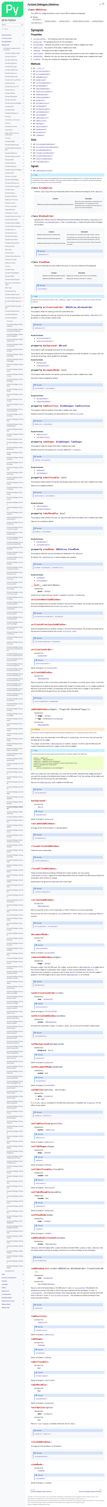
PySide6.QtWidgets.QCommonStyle (15, 415)
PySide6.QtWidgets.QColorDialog (15, 390)
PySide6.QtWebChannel (12, 294)
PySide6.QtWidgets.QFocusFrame (15, 483)
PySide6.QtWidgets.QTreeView (15, 1212)
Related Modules (10, 209)
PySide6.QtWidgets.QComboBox (15, 405)
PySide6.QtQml (9, 190)
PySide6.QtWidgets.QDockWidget (15, 453)
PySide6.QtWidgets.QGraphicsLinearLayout (15, 593)
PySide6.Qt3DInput (11, 63)
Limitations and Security (12, 120)
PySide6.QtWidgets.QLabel (15, 768)
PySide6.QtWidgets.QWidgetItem (15, 1257)
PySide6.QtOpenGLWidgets (13, 170)
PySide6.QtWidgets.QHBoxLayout (15, 729)
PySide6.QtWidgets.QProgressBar (15, 851)
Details (35, 17)
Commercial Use (7, 38)
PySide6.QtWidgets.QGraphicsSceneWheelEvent (15, 689)
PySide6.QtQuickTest (11, 219)
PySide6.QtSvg (9, 269)
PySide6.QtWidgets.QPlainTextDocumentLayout (15, 841)
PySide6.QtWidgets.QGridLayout (15, 719)
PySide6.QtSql (9, 253)
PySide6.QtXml (9, 1271)
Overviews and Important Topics (13, 284)
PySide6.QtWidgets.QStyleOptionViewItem (15, 1107)
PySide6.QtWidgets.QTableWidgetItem (15, 1152)
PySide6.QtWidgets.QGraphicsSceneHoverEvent (15, 669)
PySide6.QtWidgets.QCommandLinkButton (15, 410)
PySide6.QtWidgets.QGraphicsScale (15, 638)
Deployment (5, 1291)
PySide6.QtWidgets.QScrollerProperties (15, 901)
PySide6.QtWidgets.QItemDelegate (15, 744)
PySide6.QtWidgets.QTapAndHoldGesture (15, 1162)
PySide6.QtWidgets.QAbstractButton (15, 325)
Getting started (9, 246)
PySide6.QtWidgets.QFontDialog (15, 493)
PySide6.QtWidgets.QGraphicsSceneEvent (15, 659)
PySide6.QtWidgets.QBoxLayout (15, 370)
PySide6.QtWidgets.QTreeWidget (14, 1217)
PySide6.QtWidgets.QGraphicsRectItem (15, 628)
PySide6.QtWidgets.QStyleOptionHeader (15, 1027)
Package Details (6, 41)
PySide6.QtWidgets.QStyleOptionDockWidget (15, 1002)
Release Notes (6, 1304)
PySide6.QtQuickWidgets (12, 223)
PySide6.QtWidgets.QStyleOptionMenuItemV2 (15, 1042)
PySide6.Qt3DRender (11, 70)
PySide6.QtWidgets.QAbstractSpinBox (15, 355)
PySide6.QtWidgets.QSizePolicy (15, 911)
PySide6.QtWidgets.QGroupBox (15, 724)
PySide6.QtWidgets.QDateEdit (15, 430)
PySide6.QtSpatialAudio (12, 243)
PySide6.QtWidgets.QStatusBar (15, 954)
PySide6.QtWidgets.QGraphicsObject (15, 598)
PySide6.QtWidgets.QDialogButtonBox (15, 448)
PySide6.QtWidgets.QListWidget (15, 793)
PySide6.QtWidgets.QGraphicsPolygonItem (15, 618)
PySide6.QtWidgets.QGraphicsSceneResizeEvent (15, 684)
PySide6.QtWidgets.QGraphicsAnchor (15, 523)
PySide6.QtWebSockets (12, 311)
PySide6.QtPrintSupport (12, 186)
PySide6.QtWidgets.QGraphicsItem (15, 563)
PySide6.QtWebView (11, 314)
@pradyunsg (42, 1504)
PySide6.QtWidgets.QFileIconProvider (15, 473)
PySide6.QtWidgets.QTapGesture (15, 1167)
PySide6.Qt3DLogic (11, 66)
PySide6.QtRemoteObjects (13, 226)
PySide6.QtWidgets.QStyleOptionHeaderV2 (15, 1032)
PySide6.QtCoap (10, 83)
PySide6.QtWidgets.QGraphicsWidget (15, 714)
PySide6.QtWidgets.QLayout (15, 773)
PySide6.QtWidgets (11, 318)
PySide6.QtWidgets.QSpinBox (14, 924)
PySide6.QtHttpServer (12, 113)
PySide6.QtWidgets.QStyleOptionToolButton (15, 1102)
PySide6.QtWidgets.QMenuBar (15, 821)
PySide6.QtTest (9, 276)
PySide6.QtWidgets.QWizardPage (15, 1267)
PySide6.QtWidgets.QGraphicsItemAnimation (15, 568)
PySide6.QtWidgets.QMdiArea (15, 808)
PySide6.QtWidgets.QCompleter (15, 420)
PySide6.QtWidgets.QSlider (15, 915)
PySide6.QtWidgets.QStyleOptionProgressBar (15, 1047)
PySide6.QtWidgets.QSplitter (15, 934)
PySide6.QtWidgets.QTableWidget (15, 1147)
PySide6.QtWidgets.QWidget (15, 1247)
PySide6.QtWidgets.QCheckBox (15, 385)
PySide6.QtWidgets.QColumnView (14, 400)
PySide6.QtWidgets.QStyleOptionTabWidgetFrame (15, 1082)
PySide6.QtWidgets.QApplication (15, 365)
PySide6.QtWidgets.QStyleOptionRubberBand (15, 1052)
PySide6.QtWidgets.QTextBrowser (15, 1172)
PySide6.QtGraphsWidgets (13, 103)
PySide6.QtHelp (10, 110)
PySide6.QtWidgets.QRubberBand (15, 881)
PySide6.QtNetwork (11, 153)
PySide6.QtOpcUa (10, 163)
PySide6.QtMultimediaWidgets (13, 149)
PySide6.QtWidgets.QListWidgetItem (15, 798)
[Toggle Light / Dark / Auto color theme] (100, 4)
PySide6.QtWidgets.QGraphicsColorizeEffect (15, 538)
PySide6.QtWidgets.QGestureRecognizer (15, 518)
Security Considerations (9, 1277)
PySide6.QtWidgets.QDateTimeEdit (15, 435)
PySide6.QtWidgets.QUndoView (15, 1232)
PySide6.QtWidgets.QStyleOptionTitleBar (15, 1087)
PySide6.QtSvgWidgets (12, 273)
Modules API (5, 45)
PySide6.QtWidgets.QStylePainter (15, 1112)
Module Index (6, 1307)
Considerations (6, 1294)
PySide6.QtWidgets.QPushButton (15, 866)
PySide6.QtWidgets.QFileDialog (15, 468)
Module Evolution (10, 203)
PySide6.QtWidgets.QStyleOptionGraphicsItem (15, 1017)
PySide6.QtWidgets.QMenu (15, 817)
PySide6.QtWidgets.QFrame (15, 503)
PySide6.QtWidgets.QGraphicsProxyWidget (15, 623)
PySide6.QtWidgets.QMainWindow (15, 803)
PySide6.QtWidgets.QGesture (15, 508)
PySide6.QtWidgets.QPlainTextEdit (15, 846)
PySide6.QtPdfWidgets (12, 180)
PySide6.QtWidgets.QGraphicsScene (15, 643)
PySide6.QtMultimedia (12, 145)
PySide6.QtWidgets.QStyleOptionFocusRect (15, 1007)
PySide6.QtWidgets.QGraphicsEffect (15, 548)
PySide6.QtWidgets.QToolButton (15, 1202)
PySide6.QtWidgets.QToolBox (15, 1197)
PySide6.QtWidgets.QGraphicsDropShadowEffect (15, 543)
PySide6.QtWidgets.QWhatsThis (15, 1242)
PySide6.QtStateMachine (12, 256)
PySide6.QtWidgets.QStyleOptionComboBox (15, 992)
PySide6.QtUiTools (10, 291)
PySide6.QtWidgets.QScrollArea (15, 886)
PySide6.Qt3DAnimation (12, 53)
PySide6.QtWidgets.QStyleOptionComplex (15, 997)
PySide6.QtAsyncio (11, 73)
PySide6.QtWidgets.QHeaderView (15, 734)
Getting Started (6, 35)
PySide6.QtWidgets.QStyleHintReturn (15, 967)
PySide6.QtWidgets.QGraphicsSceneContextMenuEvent (15, 649)
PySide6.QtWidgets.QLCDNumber (15, 764)
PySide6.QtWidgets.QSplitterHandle (15, 939)
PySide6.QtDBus (10, 93)
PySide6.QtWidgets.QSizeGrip (15, 906)
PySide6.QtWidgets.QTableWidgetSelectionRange (15, 1157)
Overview (8, 116)
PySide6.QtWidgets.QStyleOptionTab (15, 1072)
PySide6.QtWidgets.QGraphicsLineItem (15, 588)
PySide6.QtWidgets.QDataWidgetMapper (15, 425)
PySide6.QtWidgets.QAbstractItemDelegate (15, 335)
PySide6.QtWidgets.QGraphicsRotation (15, 633)
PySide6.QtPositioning (12, 183)
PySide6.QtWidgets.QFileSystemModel (15, 478)
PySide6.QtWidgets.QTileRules (15, 1182)
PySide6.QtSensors (11, 233)
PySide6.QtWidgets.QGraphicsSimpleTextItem (15, 694)
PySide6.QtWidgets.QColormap (15, 395)
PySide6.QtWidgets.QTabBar (15, 1132)
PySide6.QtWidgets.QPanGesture (15, 831)
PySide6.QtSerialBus (11, 236)
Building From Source (11, 199)
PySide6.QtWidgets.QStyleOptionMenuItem (15, 1037)
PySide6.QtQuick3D (11, 196)
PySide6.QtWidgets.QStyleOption (15, 982)
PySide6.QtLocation (11, 126)
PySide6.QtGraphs (10, 100)
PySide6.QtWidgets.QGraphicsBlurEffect (15, 533)
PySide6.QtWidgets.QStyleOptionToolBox (15, 1097)
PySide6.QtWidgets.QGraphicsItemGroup (15, 573)
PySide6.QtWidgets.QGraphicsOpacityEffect (15, 603)
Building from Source (8, 1301)
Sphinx (35, 1504)
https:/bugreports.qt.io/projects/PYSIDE (49, 182)
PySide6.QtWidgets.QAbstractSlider (15, 350)
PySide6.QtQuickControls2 (13, 216)
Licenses (7, 123)
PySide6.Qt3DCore (10, 56)
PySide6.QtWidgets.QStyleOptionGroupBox (15, 1022)
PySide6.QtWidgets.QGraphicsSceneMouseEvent (15, 674)
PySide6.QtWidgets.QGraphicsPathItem (15, 608)
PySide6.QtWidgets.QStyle (15, 958)
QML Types (8, 249)
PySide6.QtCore (10, 90)
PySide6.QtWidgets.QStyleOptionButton (15, 987)
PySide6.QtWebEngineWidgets (13, 307)
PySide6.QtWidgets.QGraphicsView (15, 709)
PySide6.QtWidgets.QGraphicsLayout (15, 578)
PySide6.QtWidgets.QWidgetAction (15, 1252)
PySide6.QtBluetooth (11, 76)
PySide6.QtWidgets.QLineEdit (15, 783)
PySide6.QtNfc (9, 160)
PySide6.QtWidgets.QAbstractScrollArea (15, 345)
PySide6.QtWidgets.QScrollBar (15, 891)
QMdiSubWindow (48, 1284)
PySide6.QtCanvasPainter (13, 80)
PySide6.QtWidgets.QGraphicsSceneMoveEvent (15, 679)
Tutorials (4, 1281)
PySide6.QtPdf (9, 173)
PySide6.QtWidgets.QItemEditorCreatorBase (15, 749)
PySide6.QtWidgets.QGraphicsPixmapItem (15, 613)
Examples (5, 1284)
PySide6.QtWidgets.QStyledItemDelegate (15, 1117)
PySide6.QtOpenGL (11, 166)
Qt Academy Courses (11, 213)
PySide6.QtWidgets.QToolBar (15, 1192)
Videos (4, 1287)
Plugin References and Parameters (12, 134)
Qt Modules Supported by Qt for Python (11, 49)
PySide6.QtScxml (10, 229)
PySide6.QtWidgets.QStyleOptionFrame (15, 1012)
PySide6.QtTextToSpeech (12, 279)
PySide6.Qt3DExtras (11, 60)
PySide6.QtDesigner (11, 96)
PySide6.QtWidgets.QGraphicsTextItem (15, 699)
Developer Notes (7, 1297)
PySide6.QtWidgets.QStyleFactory (15, 962)
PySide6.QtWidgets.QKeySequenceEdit (15, 759)
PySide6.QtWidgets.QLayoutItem (15, 778)
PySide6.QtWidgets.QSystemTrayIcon (15, 1127)
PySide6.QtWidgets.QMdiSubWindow (15, 813)
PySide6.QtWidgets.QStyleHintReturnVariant (15, 977)
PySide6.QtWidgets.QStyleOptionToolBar (15, 1092)
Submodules (9, 130)
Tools (3, 1274)
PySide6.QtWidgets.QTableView (15, 1142)
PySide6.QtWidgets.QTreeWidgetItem (14, 1222)
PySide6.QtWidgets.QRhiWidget (15, 876)
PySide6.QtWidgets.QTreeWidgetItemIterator (14, 1227)
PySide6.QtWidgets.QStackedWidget (15, 949)
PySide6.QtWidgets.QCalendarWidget (15, 380)
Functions (10, 321)
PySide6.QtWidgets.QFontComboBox (15, 488)
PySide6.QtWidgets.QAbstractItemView (15, 340)
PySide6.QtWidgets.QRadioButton (15, 871)
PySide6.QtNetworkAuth (12, 156)
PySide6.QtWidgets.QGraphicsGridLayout (15, 558)
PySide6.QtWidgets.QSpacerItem (15, 919)
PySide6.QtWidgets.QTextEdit (15, 1177)
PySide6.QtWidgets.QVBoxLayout (15, 1237)
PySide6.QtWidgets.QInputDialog (15, 739)
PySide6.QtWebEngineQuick (13, 302)
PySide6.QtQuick (10, 193)
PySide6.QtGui (9, 106)
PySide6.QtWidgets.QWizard (15, 1262)
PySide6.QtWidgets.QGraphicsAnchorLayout (15, 528)
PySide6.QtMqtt (10, 141)
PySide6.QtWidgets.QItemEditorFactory (15, 754)
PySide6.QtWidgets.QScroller (15, 896)
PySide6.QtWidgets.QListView (15, 788)
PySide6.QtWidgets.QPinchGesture (15, 836)
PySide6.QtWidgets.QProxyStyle (15, 861)
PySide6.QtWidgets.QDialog (15, 443)
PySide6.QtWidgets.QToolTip (15, 1207)
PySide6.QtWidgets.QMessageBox (15, 826)
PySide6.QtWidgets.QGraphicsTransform (15, 704)
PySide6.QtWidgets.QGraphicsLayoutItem (15, 583)
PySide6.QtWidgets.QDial (14, 439)
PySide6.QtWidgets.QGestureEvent (15, 513)
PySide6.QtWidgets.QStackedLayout (15, 944)
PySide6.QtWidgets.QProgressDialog (15, 856)
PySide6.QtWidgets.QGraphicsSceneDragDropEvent (15, 654)
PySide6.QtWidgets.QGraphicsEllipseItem (15, 553)
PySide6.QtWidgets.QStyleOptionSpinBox (15, 1067)
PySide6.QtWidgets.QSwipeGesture (15, 1122)
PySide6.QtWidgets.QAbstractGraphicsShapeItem (15, 330)
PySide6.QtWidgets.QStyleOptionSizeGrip (15, 1057)
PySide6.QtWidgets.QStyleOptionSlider (15, 1062)
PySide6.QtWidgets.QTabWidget (15, 1137)
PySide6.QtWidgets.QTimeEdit (15, 1187)
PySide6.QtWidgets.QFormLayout (15, 498)
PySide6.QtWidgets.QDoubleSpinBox (15, 458)
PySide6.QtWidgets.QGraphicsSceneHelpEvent (15, 664)
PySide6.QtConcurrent (12, 86)
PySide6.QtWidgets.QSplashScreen (15, 929)
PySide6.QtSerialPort (11, 239)
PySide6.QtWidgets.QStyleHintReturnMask (15, 972)
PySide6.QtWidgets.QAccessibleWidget (15, 360)
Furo (48, 1504)
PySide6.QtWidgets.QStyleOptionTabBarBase (15, 1077)
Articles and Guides (11, 176)
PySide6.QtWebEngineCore (13, 298)
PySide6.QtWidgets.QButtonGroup (15, 375)
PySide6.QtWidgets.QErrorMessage (15, 463)
